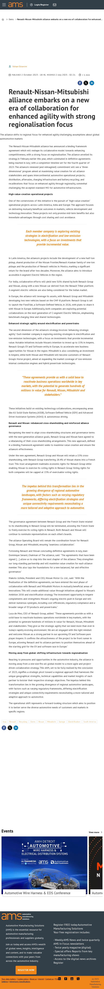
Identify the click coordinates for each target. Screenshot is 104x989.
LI (60, 978)
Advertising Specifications (19, 981)
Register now (26, 970)
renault (12, 721)
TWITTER (79, 978)
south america (89, 721)
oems (32, 721)
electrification (74, 721)
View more (94, 832)
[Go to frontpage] (15, 4)
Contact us (49, 979)
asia (4, 721)
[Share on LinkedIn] (91, 83)
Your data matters (8, 979)
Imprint (41, 979)
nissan (41, 721)
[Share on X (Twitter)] (85, 83)
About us (33, 979)
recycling (23, 721)
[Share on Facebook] (79, 83)
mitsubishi (51, 721)
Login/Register (41, 4)
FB (66, 978)
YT (73, 978)
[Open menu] (4, 4)
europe (62, 721)
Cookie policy (23, 979)
